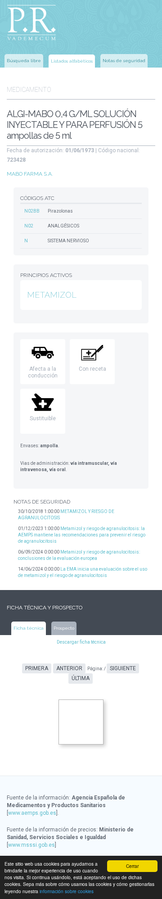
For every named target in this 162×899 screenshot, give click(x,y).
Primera (36, 668)
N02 (28, 225)
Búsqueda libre (24, 60)
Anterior (69, 668)
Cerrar (132, 866)
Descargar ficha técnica (81, 642)
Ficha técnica (29, 628)
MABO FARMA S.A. (30, 174)
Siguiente (123, 668)
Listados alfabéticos (72, 61)
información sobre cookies (67, 891)
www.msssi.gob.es (31, 845)
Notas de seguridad (124, 60)
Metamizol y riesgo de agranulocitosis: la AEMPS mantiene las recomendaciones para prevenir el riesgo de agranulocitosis (81, 535)
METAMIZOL (51, 295)
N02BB (32, 211)
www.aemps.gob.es (32, 813)
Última (81, 678)
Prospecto (64, 628)
